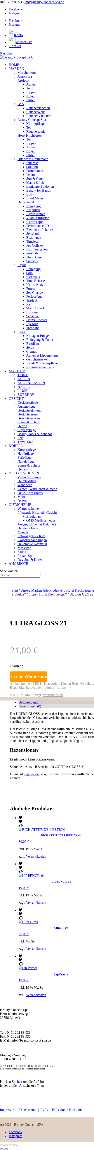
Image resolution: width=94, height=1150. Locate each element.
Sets (20, 438)
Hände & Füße (27, 528)
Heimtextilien (26, 481)
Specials (32, 261)
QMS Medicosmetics (40, 520)
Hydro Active (35, 214)
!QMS (21, 332)
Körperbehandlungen (32, 540)
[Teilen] (10, 1145)
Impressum (7, 1110)
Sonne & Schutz (28, 422)
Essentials (33, 277)
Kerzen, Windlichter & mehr (37, 489)
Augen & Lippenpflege (42, 355)
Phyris (21, 265)
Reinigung (33, 206)
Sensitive (32, 316)
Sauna (21, 552)
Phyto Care (34, 257)
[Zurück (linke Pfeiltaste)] (1, 1149)
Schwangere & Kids (31, 536)
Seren (30, 347)
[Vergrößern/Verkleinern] (1, 1145)
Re (28, 304)
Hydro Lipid (35, 222)
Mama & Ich (35, 182)
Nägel (30, 96)
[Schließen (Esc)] (15, 1145)
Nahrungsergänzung (40, 367)
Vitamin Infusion (37, 218)
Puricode (32, 253)
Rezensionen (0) (30, 706)
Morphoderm (26, 72)
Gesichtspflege (27, 402)
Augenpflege (26, 406)
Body (30, 194)
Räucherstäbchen (38, 108)
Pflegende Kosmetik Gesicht (37, 512)
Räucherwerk (35, 112)
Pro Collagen (35, 245)
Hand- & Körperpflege (42, 363)
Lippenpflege (26, 430)
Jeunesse (32, 163)
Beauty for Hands (38, 190)
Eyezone (32, 324)
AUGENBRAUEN (31, 383)
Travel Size (25, 442)
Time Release (35, 281)
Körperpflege (35, 123)
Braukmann (34, 516)
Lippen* (63, 687)
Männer (22, 532)
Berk (20, 104)
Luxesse (32, 312)
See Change (34, 292)
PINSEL (23, 391)
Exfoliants (33, 343)
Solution (32, 167)
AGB (44, 1110)
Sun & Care (34, 178)
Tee (28, 127)
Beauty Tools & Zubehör (34, 434)
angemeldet (32, 774)
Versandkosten (53, 695)
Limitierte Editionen (40, 186)
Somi (29, 273)
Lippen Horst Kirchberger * (47, 594)
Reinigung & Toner (39, 340)
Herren (22, 426)
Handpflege (25, 453)
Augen (31, 84)
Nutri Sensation (37, 249)
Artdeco (23, 80)
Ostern (22, 501)
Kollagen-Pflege (37, 336)
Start (15, 590)
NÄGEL (23, 387)
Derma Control (36, 320)
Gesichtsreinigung (29, 410)
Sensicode (33, 233)
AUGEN (23, 379)
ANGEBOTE (18, 563)
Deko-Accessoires (30, 493)
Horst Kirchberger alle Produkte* (33, 687)
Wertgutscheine (28, 508)
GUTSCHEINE (20, 504)
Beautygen (33, 237)
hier (19, 1081)
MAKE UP (17, 371)
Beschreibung (28, 702)
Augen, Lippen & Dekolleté (36, 524)
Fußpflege (24, 457)
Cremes (31, 351)
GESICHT (16, 398)
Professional (34, 171)
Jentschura (24, 76)
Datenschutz (27, 1110)
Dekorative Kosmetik (32, 544)
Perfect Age (34, 296)
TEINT (22, 375)
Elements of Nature (39, 230)
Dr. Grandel (25, 202)
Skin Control (35, 308)
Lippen (31, 92)
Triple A (32, 300)
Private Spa (25, 556)
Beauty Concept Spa (31, 120)
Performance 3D (37, 226)
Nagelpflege (25, 461)
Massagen (24, 548)
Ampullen (33, 210)
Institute (31, 175)
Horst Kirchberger (30, 135)
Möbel (21, 497)
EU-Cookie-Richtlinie (67, 1110)
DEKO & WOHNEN (24, 473)
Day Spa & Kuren (30, 559)
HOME (14, 65)
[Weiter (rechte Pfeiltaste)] (6, 1149)
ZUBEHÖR (26, 394)
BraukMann (34, 198)
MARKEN (16, 68)
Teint (29, 88)
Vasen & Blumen (29, 477)
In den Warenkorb (28, 676)
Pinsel (30, 100)
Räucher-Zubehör (38, 116)
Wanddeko (24, 485)
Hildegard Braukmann (32, 159)
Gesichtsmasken (37, 359)
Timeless (32, 241)
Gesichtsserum (27, 414)
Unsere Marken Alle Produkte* (42, 590)
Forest (30, 288)
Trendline (32, 328)
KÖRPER (16, 446)
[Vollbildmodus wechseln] (6, 1145)
